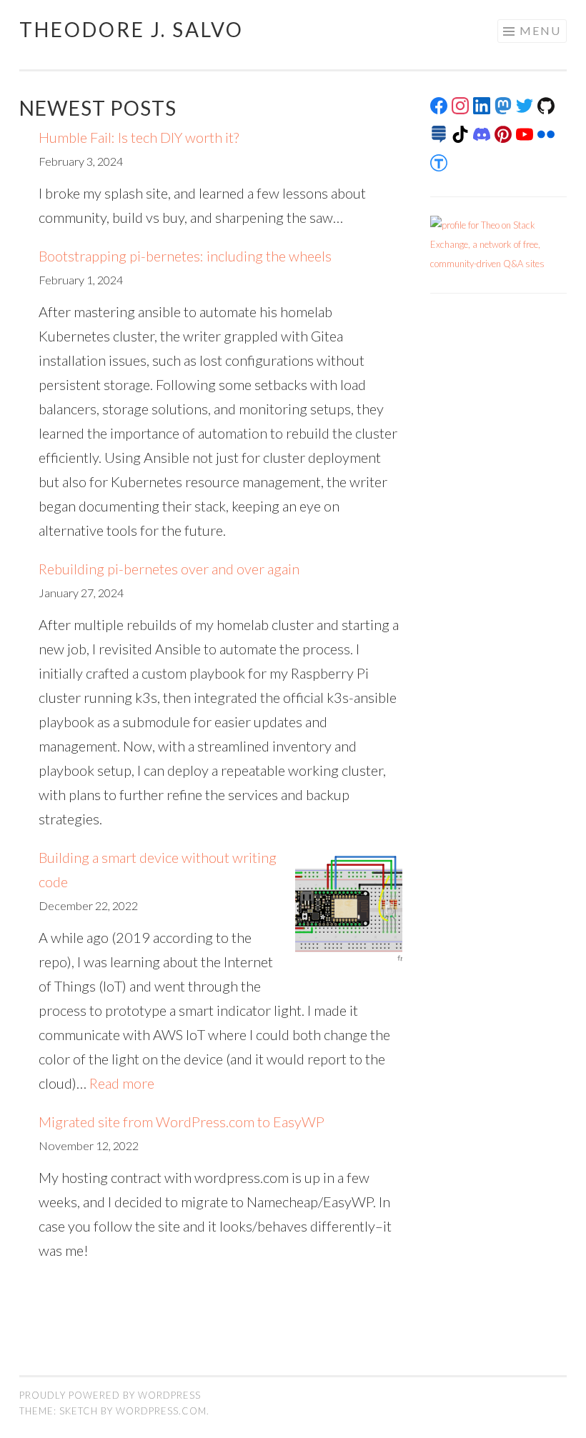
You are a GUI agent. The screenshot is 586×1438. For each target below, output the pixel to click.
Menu (540, 30)
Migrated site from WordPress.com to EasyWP (181, 1121)
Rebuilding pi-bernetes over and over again (169, 568)
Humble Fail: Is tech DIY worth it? (139, 137)
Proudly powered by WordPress (110, 1395)
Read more (121, 1083)
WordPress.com (161, 1411)
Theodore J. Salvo (131, 29)
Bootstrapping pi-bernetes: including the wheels (185, 255)
